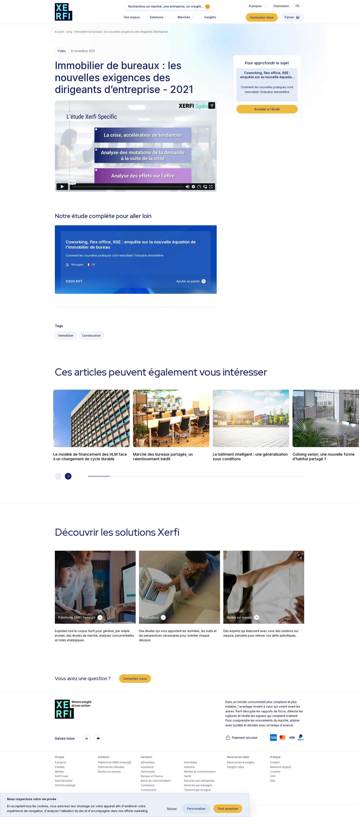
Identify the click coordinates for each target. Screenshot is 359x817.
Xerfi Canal (61, 776)
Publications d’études (111, 767)
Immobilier (65, 335)
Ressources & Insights (240, 762)
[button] (159, 19)
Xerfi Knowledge (65, 785)
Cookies (275, 771)
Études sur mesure (109, 771)
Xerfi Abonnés (63, 780)
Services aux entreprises (199, 780)
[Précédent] (58, 476)
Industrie (189, 767)
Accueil (59, 31)
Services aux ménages (198, 785)
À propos (60, 762)
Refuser (172, 808)
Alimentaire (148, 762)
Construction (91, 335)
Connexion (281, 6)
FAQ (272, 780)
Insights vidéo (235, 767)
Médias (59, 771)
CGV (272, 776)
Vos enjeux (132, 17)
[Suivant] (68, 476)
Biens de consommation (156, 780)
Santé (187, 776)
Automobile (148, 771)
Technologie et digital (197, 789)
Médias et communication (200, 771)
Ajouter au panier (188, 281)
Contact (275, 762)
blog (69, 31)
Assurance (147, 767)
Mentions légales (280, 767)
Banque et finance (152, 776)
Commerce (148, 785)
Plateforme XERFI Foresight (114, 762)
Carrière (60, 767)
